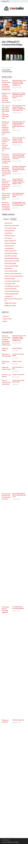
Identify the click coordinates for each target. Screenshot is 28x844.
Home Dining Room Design (12, 258)
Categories (6, 219)
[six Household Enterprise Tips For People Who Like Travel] (6, 493)
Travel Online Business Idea (12, 291)
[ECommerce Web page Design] (6, 354)
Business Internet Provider (12, 225)
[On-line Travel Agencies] (6, 374)
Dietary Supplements (10, 240)
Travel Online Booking (10, 288)
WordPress (10, 842)
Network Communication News (13, 273)
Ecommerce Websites (10, 243)
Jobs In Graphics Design (11, 271)
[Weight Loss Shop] (6, 361)
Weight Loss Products (10, 305)
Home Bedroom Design (11, 255)
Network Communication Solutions (14, 276)
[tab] (6, 219)
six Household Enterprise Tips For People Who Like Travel (19, 495)
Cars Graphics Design (10, 228)
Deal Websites (8, 233)
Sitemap (5, 321)
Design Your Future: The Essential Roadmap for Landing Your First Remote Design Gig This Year (18, 125)
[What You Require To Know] (6, 367)
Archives (13, 219)
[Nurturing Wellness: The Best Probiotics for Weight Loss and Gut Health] (6, 202)
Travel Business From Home (12, 286)
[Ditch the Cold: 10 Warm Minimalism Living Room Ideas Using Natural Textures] (6, 93)
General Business (9, 248)
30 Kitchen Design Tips (18, 720)
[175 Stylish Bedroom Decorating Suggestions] (6, 607)
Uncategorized (8, 296)
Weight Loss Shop (16, 361)
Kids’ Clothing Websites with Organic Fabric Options (18, 195)
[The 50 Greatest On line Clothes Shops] (6, 380)
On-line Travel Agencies (18, 374)
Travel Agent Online (10, 283)
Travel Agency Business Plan (12, 281)
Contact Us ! (6, 316)
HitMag (17, 842)
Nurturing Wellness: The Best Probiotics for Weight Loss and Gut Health (19, 204)
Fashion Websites (9, 245)
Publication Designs (10, 278)
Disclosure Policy (7, 318)
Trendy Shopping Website (11, 293)
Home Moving (8, 268)
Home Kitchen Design (10, 263)
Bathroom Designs (17, 348)
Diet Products (8, 238)
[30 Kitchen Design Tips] (6, 720)
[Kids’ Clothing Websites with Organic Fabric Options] (6, 193)
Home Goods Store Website (12, 261)
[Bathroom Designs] (6, 348)
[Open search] (24, 18)
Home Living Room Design (11, 266)
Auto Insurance (9, 223)
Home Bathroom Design (11, 253)
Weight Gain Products (10, 303)
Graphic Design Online (11, 250)
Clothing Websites (9, 230)
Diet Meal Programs (10, 235)
